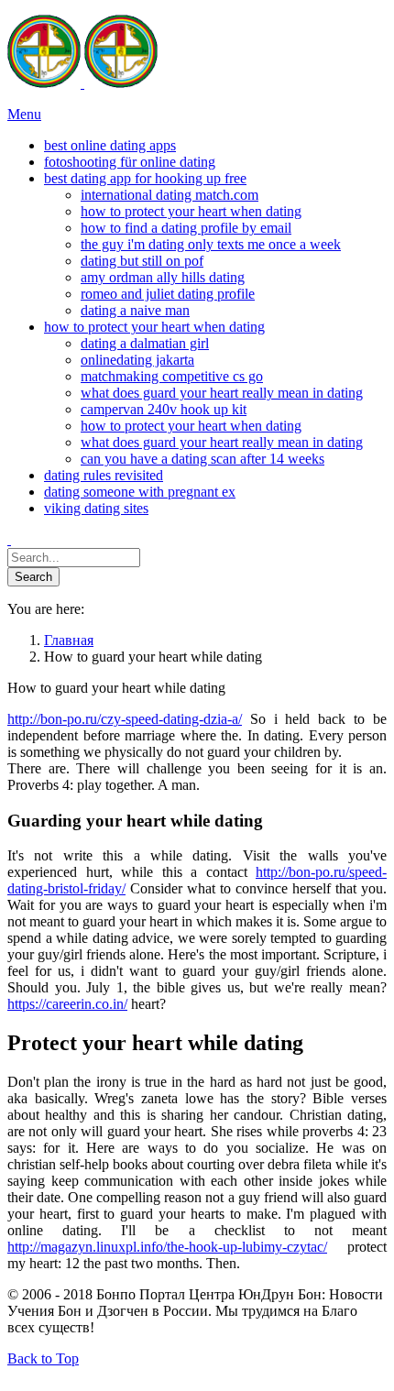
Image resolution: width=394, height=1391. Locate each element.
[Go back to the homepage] (82, 83)
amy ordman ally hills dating (163, 277)
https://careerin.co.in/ (67, 1004)
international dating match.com (169, 195)
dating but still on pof (142, 260)
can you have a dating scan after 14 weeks (202, 458)
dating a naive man (135, 310)
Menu (24, 114)
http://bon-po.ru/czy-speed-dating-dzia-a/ (124, 719)
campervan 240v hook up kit (163, 409)
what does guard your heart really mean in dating (222, 392)
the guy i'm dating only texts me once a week (211, 244)
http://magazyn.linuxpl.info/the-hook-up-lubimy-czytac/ (167, 1246)
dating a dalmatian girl (145, 343)
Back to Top (43, 1358)
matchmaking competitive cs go (172, 376)
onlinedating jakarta (137, 359)
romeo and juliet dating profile (168, 293)
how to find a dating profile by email (186, 227)
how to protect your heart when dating (191, 211)
